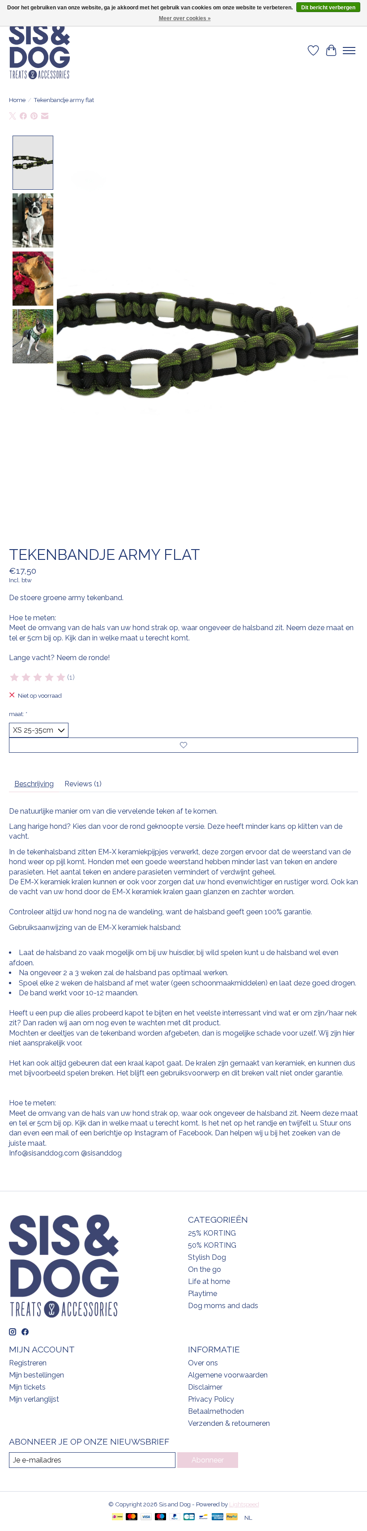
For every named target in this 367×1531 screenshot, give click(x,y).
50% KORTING (212, 1245)
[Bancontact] (203, 1517)
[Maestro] (160, 1517)
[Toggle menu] (349, 51)
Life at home (209, 1281)
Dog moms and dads (223, 1305)
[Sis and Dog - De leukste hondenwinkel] (39, 50)
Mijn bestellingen (36, 1375)
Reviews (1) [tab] (83, 784)
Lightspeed (244, 1504)
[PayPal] (175, 1517)
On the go (204, 1269)
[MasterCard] (131, 1517)
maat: (18, 713)
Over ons (203, 1363)
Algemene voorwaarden (228, 1375)
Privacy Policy (211, 1399)
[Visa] (146, 1517)
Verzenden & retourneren (229, 1423)
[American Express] (217, 1517)
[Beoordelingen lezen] (38, 677)
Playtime (202, 1293)
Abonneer (208, 1460)
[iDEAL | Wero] (117, 1517)
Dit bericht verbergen (328, 7)
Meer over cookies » (185, 18)
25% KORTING (212, 1233)
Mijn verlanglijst (34, 1399)
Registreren (28, 1363)
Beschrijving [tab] (34, 784)
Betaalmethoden (216, 1411)
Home (17, 99)
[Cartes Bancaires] (189, 1517)
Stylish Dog (207, 1257)
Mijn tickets (27, 1387)
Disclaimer (205, 1387)
